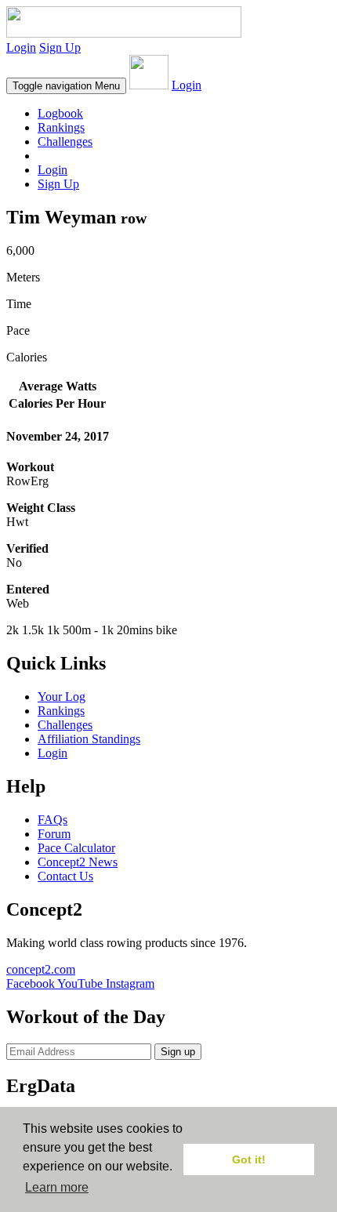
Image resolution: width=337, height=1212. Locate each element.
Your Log (61, 696)
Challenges (65, 141)
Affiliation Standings (89, 739)
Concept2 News (78, 862)
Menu (66, 86)
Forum (54, 833)
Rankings (61, 127)
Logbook (60, 113)
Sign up (178, 1052)
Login (21, 47)
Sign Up (60, 47)
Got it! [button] (249, 1159)
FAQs (52, 819)
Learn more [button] (57, 1187)
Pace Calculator (76, 848)
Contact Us (65, 876)
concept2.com (40, 969)
